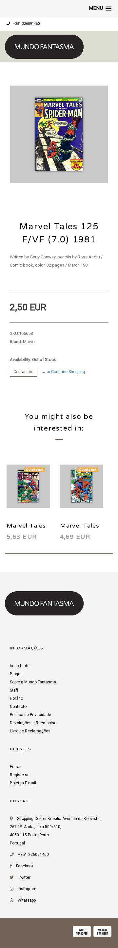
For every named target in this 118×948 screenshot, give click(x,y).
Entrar (15, 766)
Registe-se (20, 775)
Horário (16, 698)
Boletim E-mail (23, 783)
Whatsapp (27, 900)
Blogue (16, 674)
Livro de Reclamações (30, 731)
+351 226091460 (26, 24)
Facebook (24, 866)
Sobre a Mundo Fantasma (33, 682)
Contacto (18, 706)
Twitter (24, 877)
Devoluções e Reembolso (33, 723)
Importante (20, 665)
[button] (100, 8)
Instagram (27, 889)
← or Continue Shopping (63, 371)
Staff (14, 690)
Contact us (23, 371)
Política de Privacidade (30, 714)
